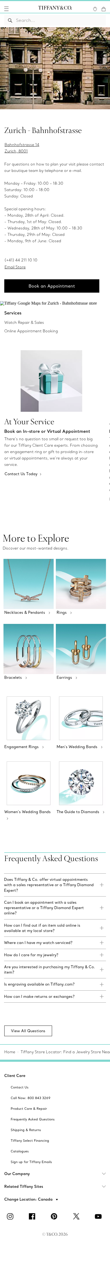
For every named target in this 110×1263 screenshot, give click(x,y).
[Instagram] (11, 1216)
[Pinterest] (55, 1216)
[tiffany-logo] (55, 8)
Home (9, 1052)
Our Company (17, 1173)
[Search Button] (10, 20)
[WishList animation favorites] (95, 9)
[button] (6, 9)
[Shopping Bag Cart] (103, 9)
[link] (55, 885)
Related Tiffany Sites (23, 1186)
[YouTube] (99, 1216)
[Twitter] (77, 1216)
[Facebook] (33, 1216)
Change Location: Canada (29, 1199)
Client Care (14, 1075)
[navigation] (6, 9)
